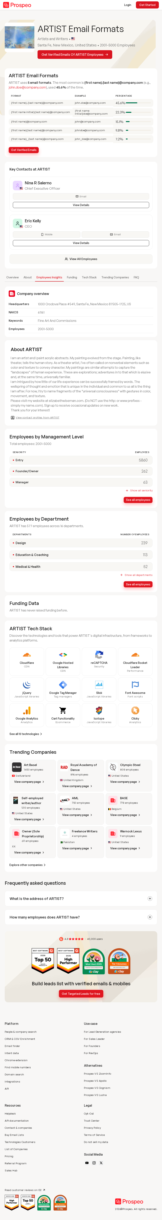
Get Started (147, 5)
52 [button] (145, 566)
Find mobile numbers (18, 1067)
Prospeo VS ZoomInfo (97, 1073)
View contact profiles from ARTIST (37, 417)
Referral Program (15, 1163)
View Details (81, 205)
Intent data (12, 1053)
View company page (27, 781)
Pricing (9, 1156)
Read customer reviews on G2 (23, 1189)
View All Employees (83, 259)
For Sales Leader (94, 1038)
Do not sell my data (96, 1142)
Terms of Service (94, 1134)
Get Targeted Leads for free (81, 993)
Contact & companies (18, 1127)
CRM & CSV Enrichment (20, 1038)
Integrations (12, 1081)
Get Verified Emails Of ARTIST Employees (72, 55)
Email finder (12, 1046)
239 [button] (144, 542)
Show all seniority (141, 490)
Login (127, 5)
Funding (72, 277)
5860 (143, 460)
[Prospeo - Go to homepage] (17, 5)
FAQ (136, 277)
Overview (12, 277)
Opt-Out (89, 1113)
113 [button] (145, 554)
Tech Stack (89, 277)
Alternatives (93, 1065)
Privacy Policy (92, 1127)
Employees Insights (49, 277)
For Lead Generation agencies (102, 1031)
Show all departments (139, 574)
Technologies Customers (20, 1142)
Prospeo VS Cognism (97, 1087)
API (7, 1088)
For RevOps (91, 1053)
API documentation (17, 1120)
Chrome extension (16, 1060)
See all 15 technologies (24, 734)
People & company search (21, 1031)
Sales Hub (11, 1170)
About (28, 277)
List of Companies (16, 1149)
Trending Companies (115, 277)
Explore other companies (26, 865)
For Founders (92, 1046)
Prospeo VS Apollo (95, 1080)
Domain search (14, 1074)
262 (144, 471)
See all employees (138, 499)
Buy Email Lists (14, 1134)
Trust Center (91, 1120)
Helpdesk (10, 1113)
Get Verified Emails (24, 150)
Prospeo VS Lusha (95, 1095)
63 (145, 482)
